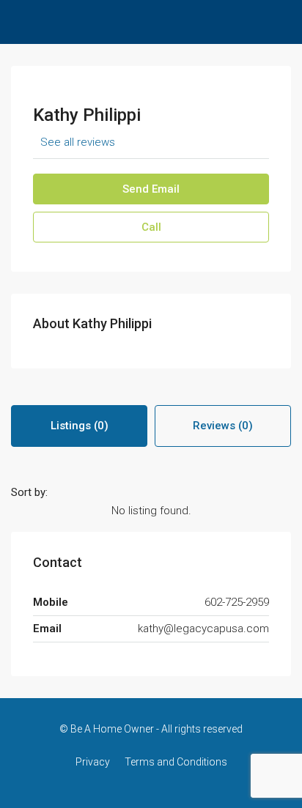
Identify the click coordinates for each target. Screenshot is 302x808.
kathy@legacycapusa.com (203, 628)
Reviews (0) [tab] (223, 425)
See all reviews (77, 142)
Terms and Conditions (176, 762)
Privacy (93, 762)
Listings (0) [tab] (79, 425)
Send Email (151, 189)
